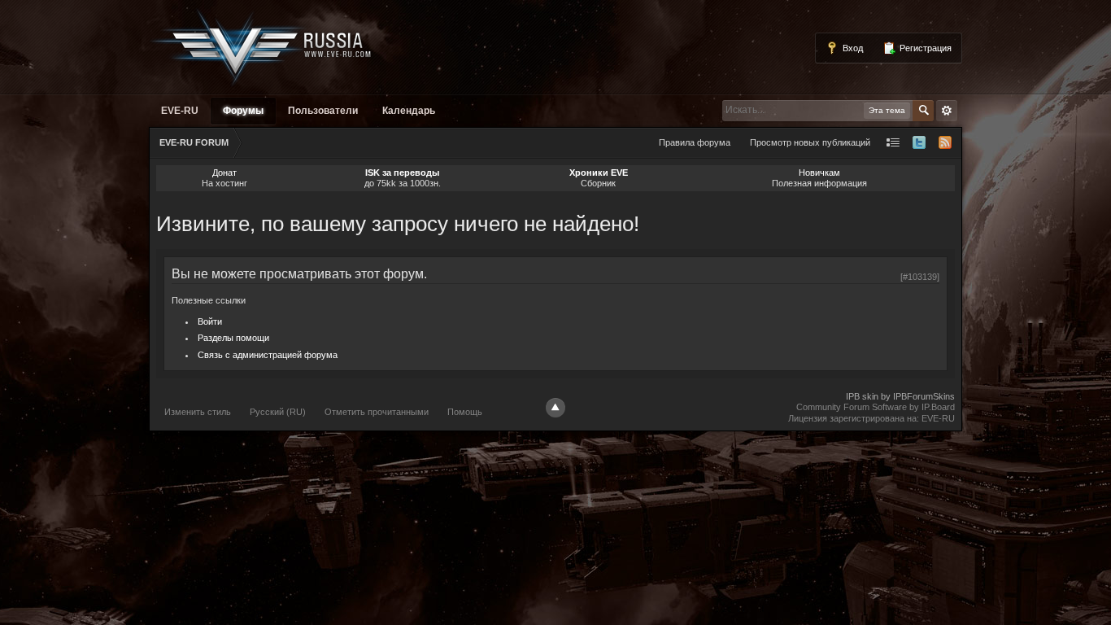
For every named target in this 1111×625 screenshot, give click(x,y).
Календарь (408, 110)
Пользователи (323, 110)
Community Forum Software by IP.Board (875, 407)
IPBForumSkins (924, 396)
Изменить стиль (197, 412)
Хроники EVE (598, 172)
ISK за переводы (402, 172)
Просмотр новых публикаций (810, 142)
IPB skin (862, 396)
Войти (210, 321)
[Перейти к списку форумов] (261, 46)
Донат (224, 172)
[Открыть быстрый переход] (893, 143)
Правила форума (694, 142)
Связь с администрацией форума (268, 355)
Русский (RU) (278, 412)
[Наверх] (555, 407)
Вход (851, 48)
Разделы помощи (233, 338)
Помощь (464, 412)
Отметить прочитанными (377, 412)
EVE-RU (179, 110)
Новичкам (819, 172)
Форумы (243, 110)
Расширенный (946, 110)
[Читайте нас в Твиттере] (919, 143)
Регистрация (924, 48)
